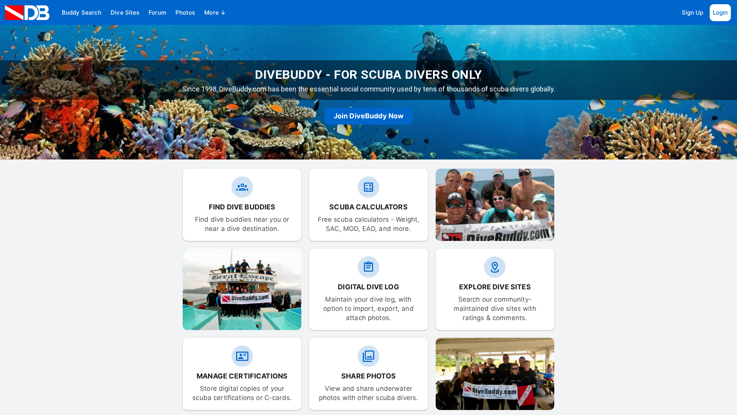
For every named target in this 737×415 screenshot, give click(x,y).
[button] (81, 13)
